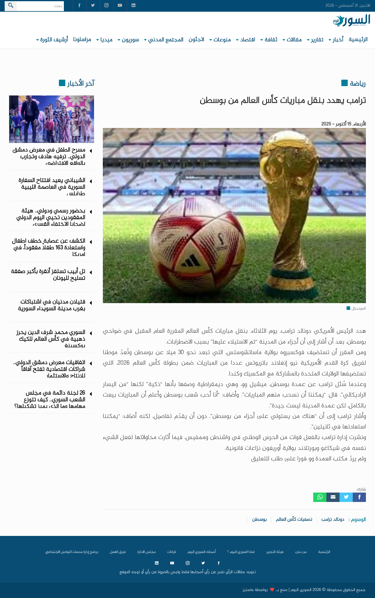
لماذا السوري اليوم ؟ (241, 552)
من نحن (300, 552)
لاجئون (196, 40)
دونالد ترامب (332, 519)
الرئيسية (358, 40)
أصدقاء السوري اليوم (202, 552)
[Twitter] (346, 497)
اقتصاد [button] (247, 40)
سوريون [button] (130, 40)
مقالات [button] (294, 40)
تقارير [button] (317, 40)
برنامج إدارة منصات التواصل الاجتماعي (71, 552)
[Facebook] (359, 497)
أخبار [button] (338, 40)
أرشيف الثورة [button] (54, 40)
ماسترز (248, 590)
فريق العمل (118, 552)
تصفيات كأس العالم (294, 519)
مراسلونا (82, 40)
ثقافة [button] (271, 40)
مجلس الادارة (146, 552)
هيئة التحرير (275, 552)
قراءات (171, 552)
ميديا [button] (106, 40)
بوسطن (259, 519)
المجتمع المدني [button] (165, 40)
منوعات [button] (222, 40)
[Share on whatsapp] (319, 497)
